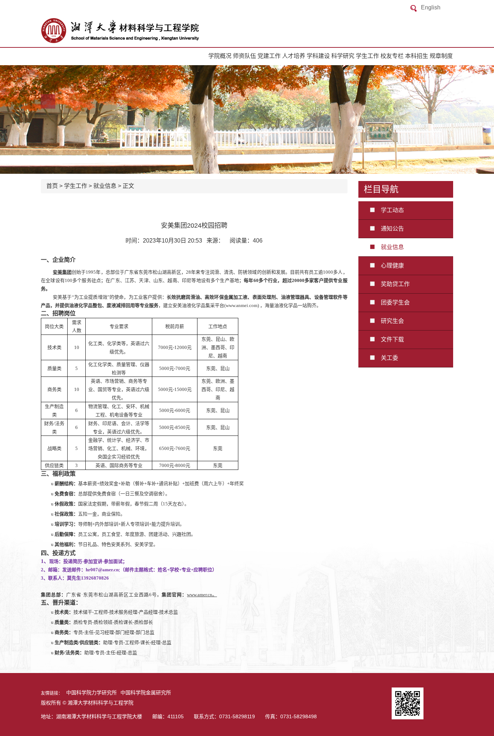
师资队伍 (244, 56)
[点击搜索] (413, 8)
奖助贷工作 (392, 284)
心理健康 (389, 265)
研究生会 (389, 321)
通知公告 (389, 229)
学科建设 (318, 56)
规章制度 (441, 56)
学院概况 (219, 56)
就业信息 (104, 186)
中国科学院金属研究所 (145, 692)
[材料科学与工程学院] (113, 30)
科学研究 (342, 56)
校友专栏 (392, 56)
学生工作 (367, 56)
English (430, 7)
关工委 (386, 358)
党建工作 (269, 56)
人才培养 (293, 56)
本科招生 (416, 56)
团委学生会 (392, 302)
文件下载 (389, 339)
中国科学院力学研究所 (91, 692)
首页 (52, 186)
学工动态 (389, 210)
